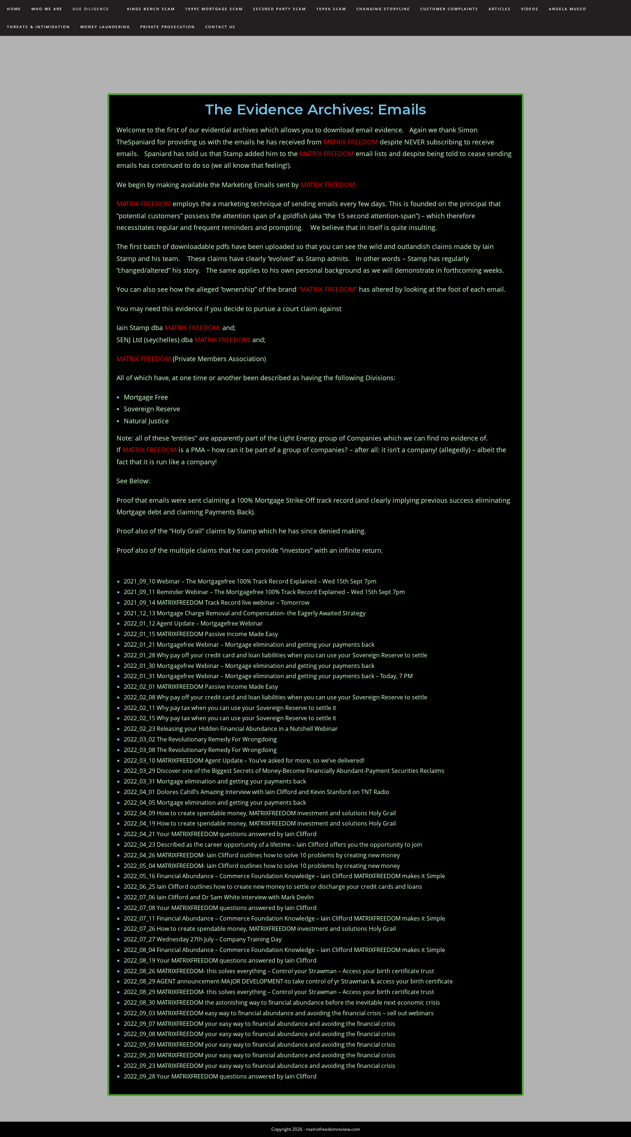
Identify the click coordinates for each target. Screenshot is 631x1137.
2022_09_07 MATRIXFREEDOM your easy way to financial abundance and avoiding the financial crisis (259, 1024)
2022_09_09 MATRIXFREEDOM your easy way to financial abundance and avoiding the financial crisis (259, 1044)
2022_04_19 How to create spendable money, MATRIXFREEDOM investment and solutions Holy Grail (260, 823)
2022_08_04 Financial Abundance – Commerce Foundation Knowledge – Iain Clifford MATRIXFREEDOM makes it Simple (284, 950)
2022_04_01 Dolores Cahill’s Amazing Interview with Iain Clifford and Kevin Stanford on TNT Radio (256, 792)
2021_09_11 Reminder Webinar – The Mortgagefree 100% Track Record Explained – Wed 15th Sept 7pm (264, 592)
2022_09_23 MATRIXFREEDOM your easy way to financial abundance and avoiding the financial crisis (259, 1066)
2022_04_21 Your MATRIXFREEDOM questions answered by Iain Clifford (220, 834)
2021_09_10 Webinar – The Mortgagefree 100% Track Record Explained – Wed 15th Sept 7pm (250, 581)
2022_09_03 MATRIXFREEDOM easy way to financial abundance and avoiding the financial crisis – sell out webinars (279, 1013)
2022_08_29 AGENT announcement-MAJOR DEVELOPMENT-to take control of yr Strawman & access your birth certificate (288, 981)
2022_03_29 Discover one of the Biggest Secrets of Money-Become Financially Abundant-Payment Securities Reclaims (284, 771)
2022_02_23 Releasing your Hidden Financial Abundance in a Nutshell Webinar (231, 729)
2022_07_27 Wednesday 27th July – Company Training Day (203, 939)
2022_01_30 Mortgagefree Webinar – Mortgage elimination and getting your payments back (249, 666)
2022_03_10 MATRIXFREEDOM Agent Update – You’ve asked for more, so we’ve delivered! (244, 760)
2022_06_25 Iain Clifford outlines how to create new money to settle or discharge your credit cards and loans (273, 887)
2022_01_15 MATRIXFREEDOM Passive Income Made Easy (201, 634)
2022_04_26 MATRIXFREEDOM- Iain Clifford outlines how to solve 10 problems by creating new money (262, 855)
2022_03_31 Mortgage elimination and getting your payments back (215, 781)
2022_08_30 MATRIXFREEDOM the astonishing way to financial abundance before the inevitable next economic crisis (282, 1002)
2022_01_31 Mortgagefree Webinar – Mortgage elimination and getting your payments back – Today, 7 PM (268, 676)
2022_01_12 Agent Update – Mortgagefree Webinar (193, 623)
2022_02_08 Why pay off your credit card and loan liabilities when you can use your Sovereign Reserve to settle (275, 697)
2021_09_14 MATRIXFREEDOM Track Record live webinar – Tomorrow (216, 602)
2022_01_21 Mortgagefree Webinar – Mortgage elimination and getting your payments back (249, 645)
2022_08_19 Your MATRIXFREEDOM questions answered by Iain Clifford (220, 960)
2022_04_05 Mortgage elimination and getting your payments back (215, 802)
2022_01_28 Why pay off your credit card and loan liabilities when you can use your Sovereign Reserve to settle (275, 655)
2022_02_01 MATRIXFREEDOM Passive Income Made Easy (201, 687)
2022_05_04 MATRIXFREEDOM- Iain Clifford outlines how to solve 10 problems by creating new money (262, 866)
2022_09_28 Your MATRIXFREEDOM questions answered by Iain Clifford (220, 1076)
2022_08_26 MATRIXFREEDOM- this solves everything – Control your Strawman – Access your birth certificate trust (279, 971)
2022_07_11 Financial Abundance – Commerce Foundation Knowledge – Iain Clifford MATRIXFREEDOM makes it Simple (284, 918)
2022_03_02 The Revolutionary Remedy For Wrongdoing (200, 739)
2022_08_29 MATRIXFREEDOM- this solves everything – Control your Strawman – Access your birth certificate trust (279, 992)
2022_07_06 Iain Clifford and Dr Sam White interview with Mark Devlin (219, 897)
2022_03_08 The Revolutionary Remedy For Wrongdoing (200, 750)
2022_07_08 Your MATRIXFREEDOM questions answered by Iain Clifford (220, 908)
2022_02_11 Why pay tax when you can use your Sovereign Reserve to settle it (230, 708)
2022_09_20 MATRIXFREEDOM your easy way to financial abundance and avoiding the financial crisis (259, 1055)
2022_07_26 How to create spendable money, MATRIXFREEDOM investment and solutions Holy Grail (260, 929)
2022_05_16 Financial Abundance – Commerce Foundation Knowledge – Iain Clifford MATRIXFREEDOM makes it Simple (284, 876)
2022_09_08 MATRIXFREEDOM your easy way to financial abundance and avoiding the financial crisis (259, 1034)
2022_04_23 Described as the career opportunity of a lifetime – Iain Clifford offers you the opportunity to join (273, 845)
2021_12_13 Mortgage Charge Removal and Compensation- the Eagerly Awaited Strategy (245, 613)
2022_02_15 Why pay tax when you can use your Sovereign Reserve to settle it (230, 718)
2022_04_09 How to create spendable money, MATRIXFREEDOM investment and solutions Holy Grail (260, 813)
